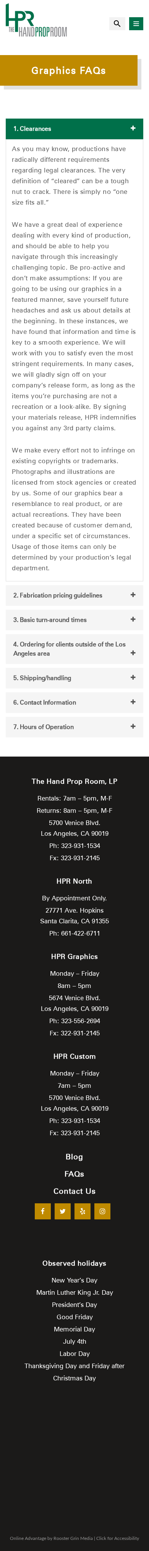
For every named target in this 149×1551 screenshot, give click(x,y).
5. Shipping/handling (42, 678)
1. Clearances (32, 128)
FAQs (74, 1173)
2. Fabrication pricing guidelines (57, 595)
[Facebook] (43, 1211)
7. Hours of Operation (43, 727)
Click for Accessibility (117, 1538)
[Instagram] (102, 1211)
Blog (74, 1156)
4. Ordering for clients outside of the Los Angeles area (69, 649)
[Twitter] (63, 1211)
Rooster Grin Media (73, 1538)
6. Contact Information (44, 702)
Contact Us (74, 1191)
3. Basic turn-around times (50, 619)
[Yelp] (82, 1211)
